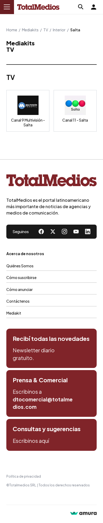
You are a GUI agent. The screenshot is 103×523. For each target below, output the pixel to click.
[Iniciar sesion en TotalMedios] (93, 7)
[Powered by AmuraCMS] (83, 514)
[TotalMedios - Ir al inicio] (38, 7)
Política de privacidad (23, 476)
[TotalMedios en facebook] (41, 231)
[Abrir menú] (7, 7)
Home (11, 29)
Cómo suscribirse (21, 277)
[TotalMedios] (51, 181)
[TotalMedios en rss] (87, 231)
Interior (59, 29)
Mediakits (30, 29)
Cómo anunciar (19, 289)
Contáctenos (18, 301)
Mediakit (13, 313)
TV (45, 29)
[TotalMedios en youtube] (76, 231)
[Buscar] (81, 7)
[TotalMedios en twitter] (52, 231)
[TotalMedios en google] (64, 231)
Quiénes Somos (20, 265)
